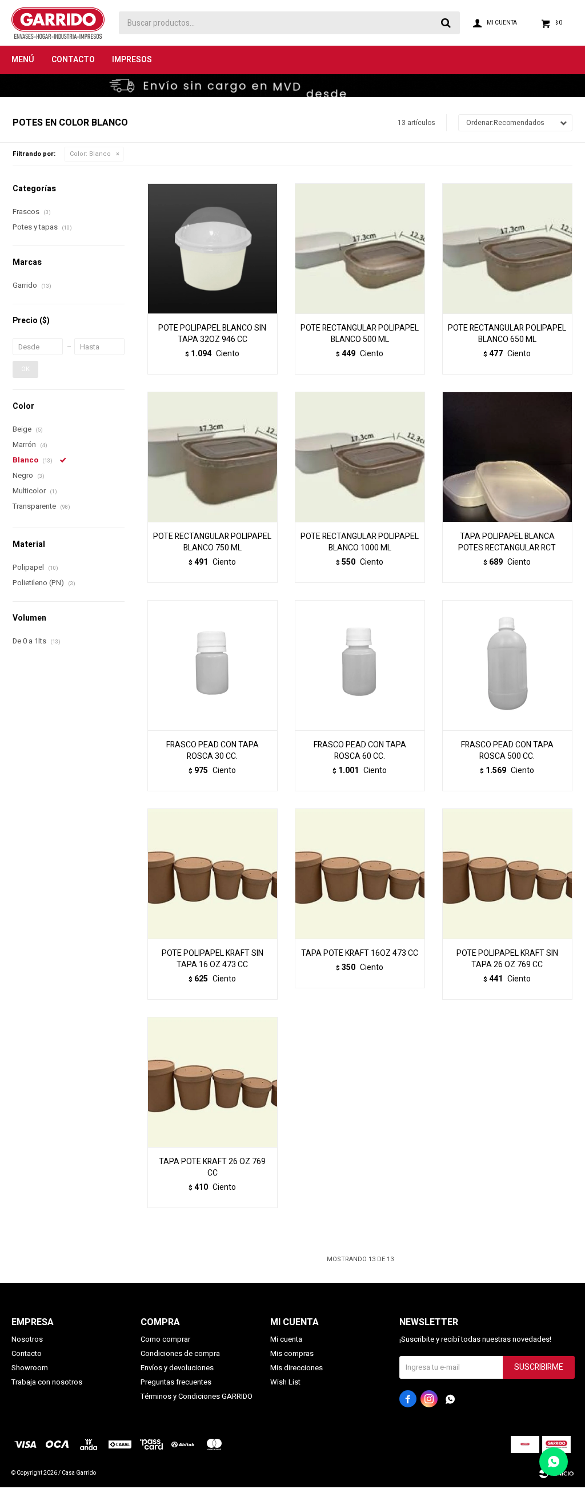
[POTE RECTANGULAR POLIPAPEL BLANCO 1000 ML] (360, 457)
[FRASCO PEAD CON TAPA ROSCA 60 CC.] (360, 665)
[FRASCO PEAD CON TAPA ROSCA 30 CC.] (212, 665)
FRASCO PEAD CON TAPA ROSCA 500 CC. (507, 750)
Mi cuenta (286, 1339)
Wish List (285, 1382)
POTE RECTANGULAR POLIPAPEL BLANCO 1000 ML (359, 542)
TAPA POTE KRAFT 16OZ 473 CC (359, 953)
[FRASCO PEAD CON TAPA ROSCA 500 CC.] (507, 665)
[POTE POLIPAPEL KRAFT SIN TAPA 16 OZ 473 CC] (212, 873)
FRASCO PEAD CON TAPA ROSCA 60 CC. (360, 750)
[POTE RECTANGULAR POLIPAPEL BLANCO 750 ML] (212, 457)
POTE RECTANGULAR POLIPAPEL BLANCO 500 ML (359, 334)
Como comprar (165, 1339)
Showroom (29, 1367)
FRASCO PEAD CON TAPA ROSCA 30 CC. (212, 750)
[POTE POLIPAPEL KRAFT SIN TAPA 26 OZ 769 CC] (507, 873)
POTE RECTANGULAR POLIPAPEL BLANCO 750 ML (212, 542)
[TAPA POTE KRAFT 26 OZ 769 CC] (212, 1082)
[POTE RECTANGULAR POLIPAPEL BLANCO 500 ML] (360, 248)
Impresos (132, 60)
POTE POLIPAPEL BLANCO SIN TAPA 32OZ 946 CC (212, 334)
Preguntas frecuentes (176, 1382)
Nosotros (27, 1339)
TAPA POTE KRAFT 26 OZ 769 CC (212, 1167)
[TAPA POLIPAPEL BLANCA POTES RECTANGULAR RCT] (507, 457)
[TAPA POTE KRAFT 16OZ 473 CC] (360, 873)
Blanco (90, 154)
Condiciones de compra (180, 1353)
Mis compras (292, 1353)
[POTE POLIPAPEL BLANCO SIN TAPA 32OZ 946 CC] (212, 248)
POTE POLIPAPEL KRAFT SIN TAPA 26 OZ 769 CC (507, 959)
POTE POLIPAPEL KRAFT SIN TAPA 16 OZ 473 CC (212, 959)
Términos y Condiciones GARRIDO (197, 1396)
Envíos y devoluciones (177, 1367)
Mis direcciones (296, 1367)
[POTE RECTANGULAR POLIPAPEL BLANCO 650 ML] (507, 248)
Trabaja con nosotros (46, 1382)
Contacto (73, 60)
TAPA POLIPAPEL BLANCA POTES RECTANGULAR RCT (507, 542)
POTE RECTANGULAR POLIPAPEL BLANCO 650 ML (507, 334)
